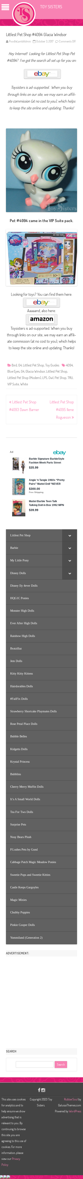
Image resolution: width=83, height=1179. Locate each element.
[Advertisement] (41, 1000)
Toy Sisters (51, 6)
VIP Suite (13, 384)
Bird (14, 365)
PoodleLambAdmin (20, 41)
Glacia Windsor (35, 371)
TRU (70, 378)
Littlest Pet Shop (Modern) (24, 378)
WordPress (74, 1111)
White (24, 384)
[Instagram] (43, 1090)
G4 (20, 365)
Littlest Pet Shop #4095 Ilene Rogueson (62, 410)
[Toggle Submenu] (69, 535)
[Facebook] (39, 1090)
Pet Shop (60, 378)
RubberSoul (71, 1099)
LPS (44, 378)
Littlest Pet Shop (33, 365)
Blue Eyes (13, 371)
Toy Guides (52, 365)
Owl (51, 378)
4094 (69, 365)
